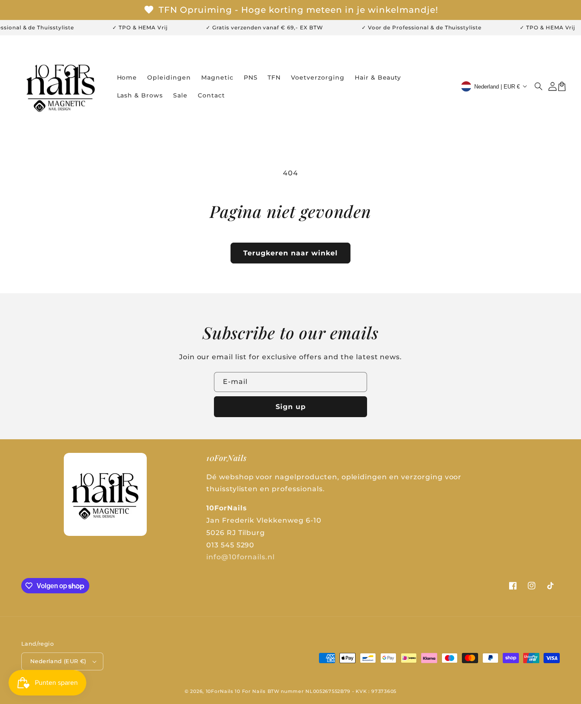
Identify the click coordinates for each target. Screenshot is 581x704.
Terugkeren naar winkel (290, 253)
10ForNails (220, 691)
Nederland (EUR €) (58, 661)
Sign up (291, 407)
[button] (539, 86)
